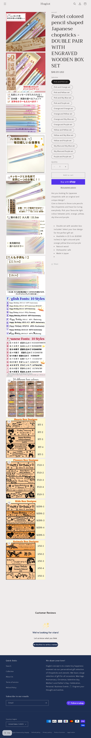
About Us (9, 677)
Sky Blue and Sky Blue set (64, 146)
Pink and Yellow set (62, 92)
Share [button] (56, 264)
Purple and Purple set (62, 157)
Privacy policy (47, 732)
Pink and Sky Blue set (62, 98)
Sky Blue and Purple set (63, 151)
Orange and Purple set (63, 125)
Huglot (14, 732)
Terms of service (12, 682)
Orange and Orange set (63, 109)
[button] (5, 3)
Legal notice (71, 732)
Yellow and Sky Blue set (63, 135)
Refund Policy (11, 688)
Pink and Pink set (61, 82)
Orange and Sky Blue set (64, 119)
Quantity (54, 162)
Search (8, 666)
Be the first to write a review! (45, 645)
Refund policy (36, 732)
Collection (10, 671)
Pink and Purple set (61, 103)
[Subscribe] (45, 703)
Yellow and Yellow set (63, 130)
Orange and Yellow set (63, 114)
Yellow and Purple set (62, 141)
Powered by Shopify (22, 732)
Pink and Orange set (62, 87)
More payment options (68, 187)
